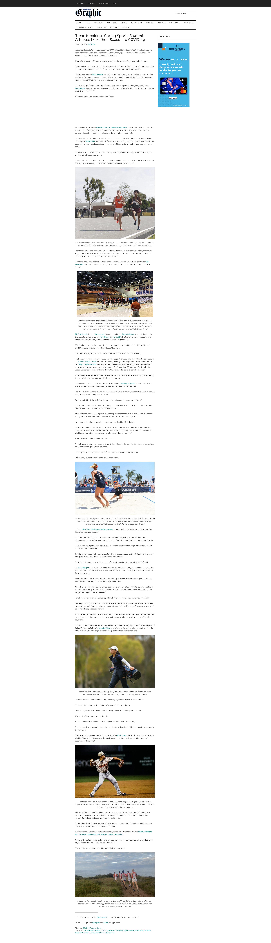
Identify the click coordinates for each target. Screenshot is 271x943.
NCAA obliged (83, 568)
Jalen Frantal (90, 141)
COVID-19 (86, 928)
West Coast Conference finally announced (97, 529)
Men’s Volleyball (81, 334)
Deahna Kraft (80, 88)
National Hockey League (87, 362)
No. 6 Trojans (104, 337)
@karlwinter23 (102, 917)
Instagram (96, 923)
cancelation (88, 930)
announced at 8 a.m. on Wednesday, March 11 (112, 128)
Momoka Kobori (104, 628)
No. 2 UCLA (117, 337)
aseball (93, 364)
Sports (99, 928)
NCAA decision (97, 75)
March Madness (80, 933)
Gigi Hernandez (129, 930)
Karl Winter (147, 930)
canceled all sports (127, 384)
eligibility (120, 930)
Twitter (105, 923)
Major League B (85, 364)
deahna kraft (112, 930)
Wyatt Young (121, 735)
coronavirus (96, 930)
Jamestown (99, 334)
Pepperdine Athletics (98, 933)
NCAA (88, 933)
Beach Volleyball (128, 334)
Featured (93, 928)
